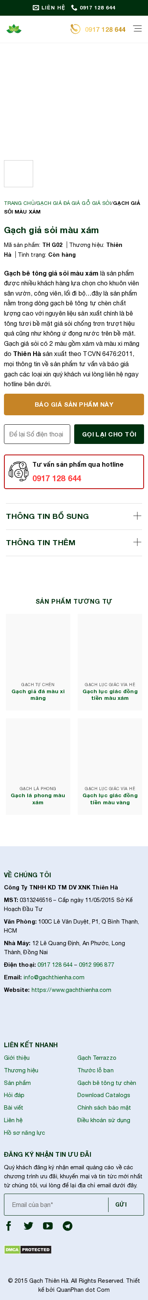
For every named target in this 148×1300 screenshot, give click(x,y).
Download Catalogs (104, 1095)
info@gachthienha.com (54, 977)
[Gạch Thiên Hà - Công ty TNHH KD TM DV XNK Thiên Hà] (35, 29)
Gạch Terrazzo (96, 1057)
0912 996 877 (96, 964)
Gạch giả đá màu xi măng (38, 694)
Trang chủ (19, 203)
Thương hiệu (21, 1070)
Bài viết (14, 1107)
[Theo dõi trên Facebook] (8, 1227)
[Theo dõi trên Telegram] (67, 1227)
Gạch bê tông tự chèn (107, 1082)
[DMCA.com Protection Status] (28, 1249)
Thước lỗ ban (95, 1070)
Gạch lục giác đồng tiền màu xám (110, 694)
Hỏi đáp (14, 1095)
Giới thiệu (17, 1057)
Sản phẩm (17, 1082)
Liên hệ (13, 1120)
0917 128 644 (55, 964)
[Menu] (137, 29)
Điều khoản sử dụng (104, 1120)
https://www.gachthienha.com (72, 989)
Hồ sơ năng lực (24, 1132)
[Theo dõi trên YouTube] (47, 1227)
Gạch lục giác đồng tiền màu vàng (110, 798)
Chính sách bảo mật (104, 1107)
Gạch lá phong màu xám (38, 798)
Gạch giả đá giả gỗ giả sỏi (73, 203)
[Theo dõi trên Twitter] (28, 1227)
